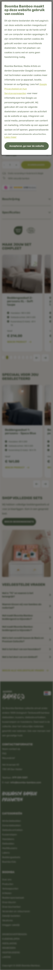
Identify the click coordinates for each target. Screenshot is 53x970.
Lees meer (10, 137)
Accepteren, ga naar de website (26, 146)
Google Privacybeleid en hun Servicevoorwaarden (25, 89)
